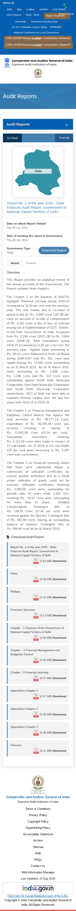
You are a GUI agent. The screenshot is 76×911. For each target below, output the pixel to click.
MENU (7, 2)
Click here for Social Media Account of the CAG (38, 896)
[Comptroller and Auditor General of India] (38, 62)
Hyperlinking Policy (38, 827)
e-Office (31, 9)
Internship (21, 21)
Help (38, 853)
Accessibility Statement (38, 834)
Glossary (16, 745)
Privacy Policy (38, 815)
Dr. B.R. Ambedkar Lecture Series (29, 27)
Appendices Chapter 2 (24, 708)
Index (14, 573)
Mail (20, 9)
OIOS (37, 15)
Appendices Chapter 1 (24, 690)
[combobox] (65, 6)
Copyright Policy (38, 821)
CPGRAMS (55, 27)
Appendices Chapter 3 (24, 726)
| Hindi (70, 14)
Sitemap (38, 847)
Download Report (54, 250)
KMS (10, 9)
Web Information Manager (38, 872)
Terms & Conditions (38, 808)
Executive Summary (23, 609)
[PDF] (36, 560)
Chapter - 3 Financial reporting (29, 672)
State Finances (56, 15)
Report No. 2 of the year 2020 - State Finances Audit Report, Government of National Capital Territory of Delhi (34, 551)
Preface (15, 591)
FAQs (29, 15)
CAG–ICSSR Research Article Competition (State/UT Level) (38, 45)
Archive (38, 840)
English (63, 14)
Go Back (12, 138)
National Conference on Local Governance (37, 32)
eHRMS (44, 9)
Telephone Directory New (45, 21)
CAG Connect (14, 15)
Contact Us (38, 865)
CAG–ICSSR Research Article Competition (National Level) (38, 38)
